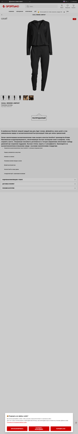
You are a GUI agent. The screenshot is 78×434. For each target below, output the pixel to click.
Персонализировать (17, 428)
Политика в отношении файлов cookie (17, 422)
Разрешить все (60, 428)
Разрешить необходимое (39, 428)
